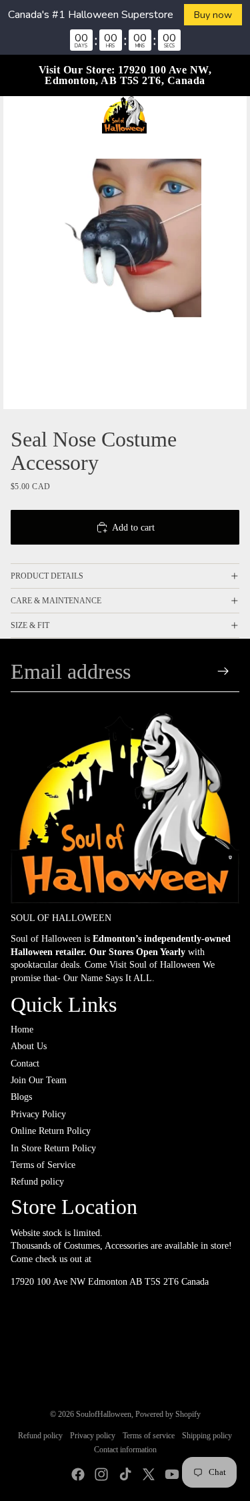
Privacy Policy (38, 1114)
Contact (25, 1064)
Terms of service (149, 1435)
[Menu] (15, 114)
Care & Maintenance (56, 600)
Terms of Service (43, 1165)
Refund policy (37, 1182)
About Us (29, 1046)
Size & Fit (30, 625)
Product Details (47, 576)
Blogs (21, 1097)
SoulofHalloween (103, 1414)
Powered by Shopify (168, 1414)
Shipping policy (207, 1435)
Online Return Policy (51, 1131)
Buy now (213, 14)
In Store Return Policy (53, 1148)
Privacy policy (92, 1435)
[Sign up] (223, 671)
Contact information (125, 1449)
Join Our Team (39, 1080)
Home (22, 1029)
